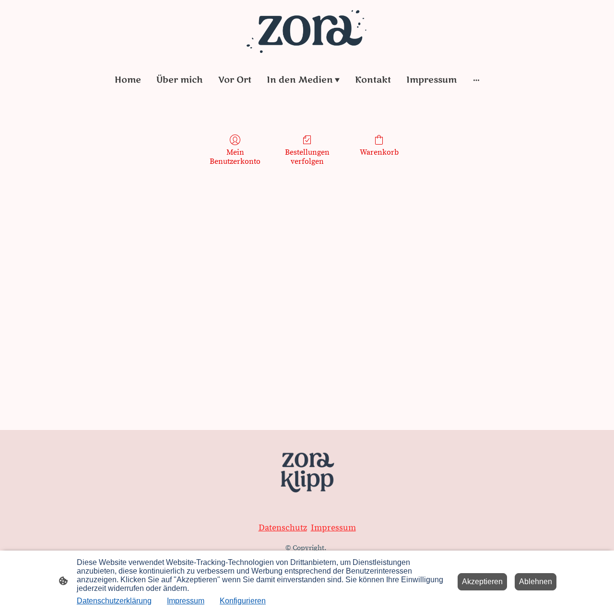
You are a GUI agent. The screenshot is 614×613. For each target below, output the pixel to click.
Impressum (333, 527)
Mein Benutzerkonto (235, 156)
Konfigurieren (243, 601)
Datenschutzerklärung (114, 601)
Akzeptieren (482, 581)
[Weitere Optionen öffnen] (476, 79)
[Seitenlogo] (307, 30)
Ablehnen (535, 581)
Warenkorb (379, 152)
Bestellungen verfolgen (307, 156)
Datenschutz (283, 527)
